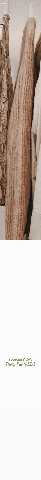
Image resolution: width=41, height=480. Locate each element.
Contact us (31, 4)
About (11, 4)
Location (20, 4)
